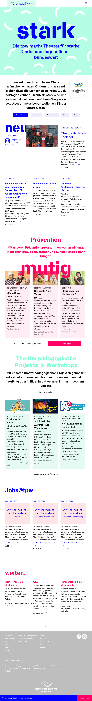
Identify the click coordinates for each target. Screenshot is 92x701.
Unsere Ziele (51, 115)
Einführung (23, 641)
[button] (86, 3)
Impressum (20, 660)
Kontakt (43, 647)
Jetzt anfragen (20, 115)
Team (65, 115)
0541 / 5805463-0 (15, 668)
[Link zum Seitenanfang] (46, 626)
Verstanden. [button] (84, 698)
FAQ (41, 644)
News (42, 636)
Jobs (76, 115)
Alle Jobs (46, 546)
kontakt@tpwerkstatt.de (38, 668)
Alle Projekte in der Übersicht (46, 474)
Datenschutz (10, 660)
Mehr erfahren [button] (26, 698)
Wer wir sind (9, 639)
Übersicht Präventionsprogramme (28, 343)
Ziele (7, 641)
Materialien (44, 641)
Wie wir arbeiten (46, 392)
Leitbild (8, 644)
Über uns (36, 115)
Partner (8, 650)
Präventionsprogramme (28, 636)
